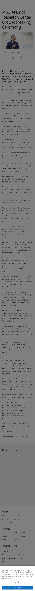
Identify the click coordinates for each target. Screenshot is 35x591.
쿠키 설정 (17, 582)
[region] (17, 578)
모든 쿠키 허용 (17, 587)
